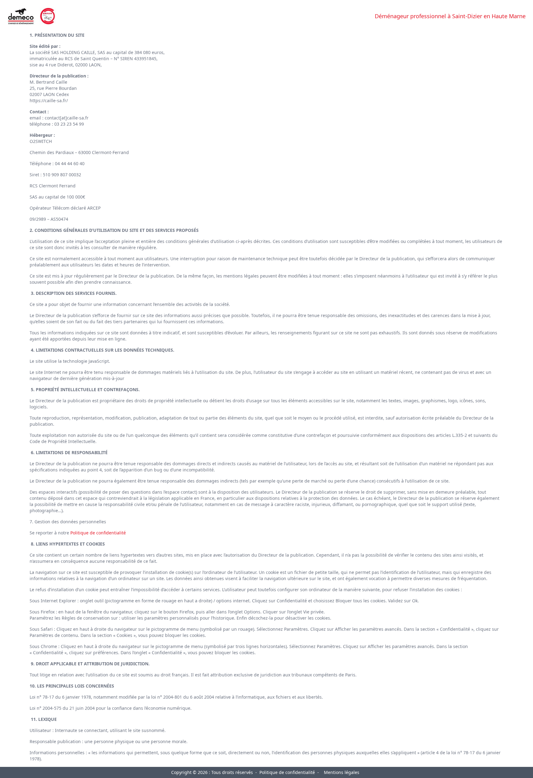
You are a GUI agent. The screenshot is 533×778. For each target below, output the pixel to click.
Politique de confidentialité (98, 533)
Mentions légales (341, 772)
